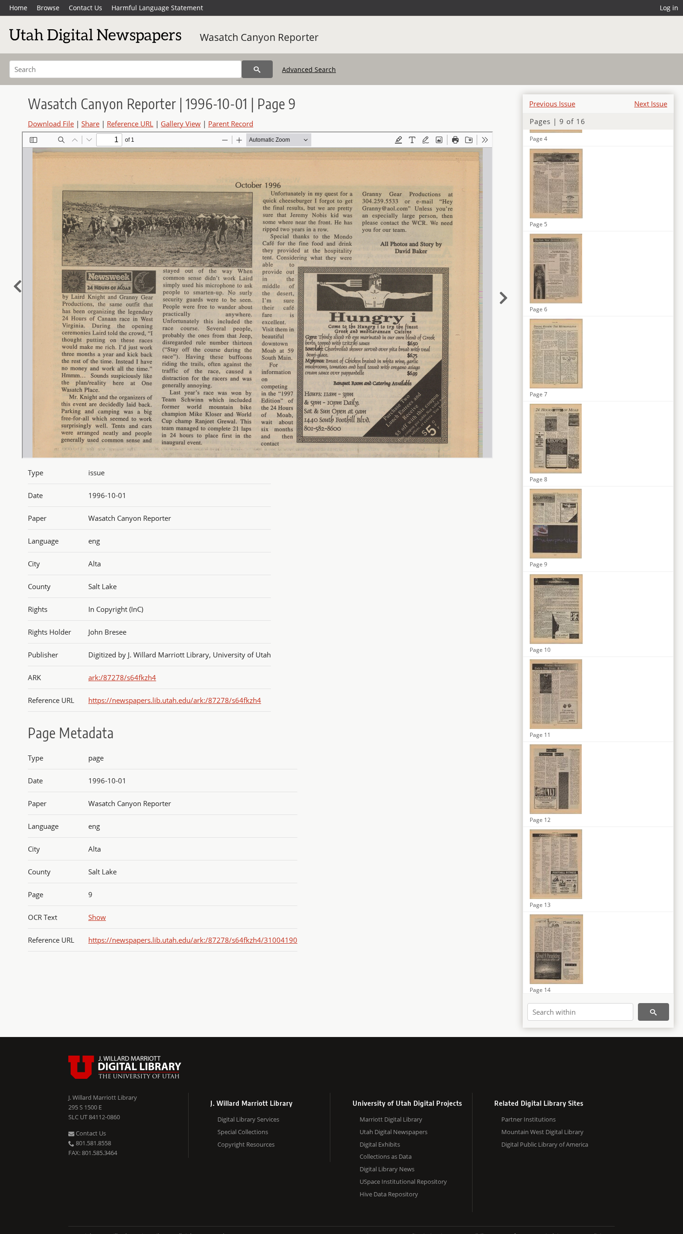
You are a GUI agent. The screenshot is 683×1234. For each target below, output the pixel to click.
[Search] (257, 69)
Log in (669, 7)
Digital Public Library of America (544, 1144)
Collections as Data (386, 1156)
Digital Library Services (248, 1119)
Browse (48, 7)
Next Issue (650, 103)
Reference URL (130, 123)
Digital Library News (387, 1169)
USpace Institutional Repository (403, 1181)
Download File (51, 123)
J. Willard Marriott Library (102, 1097)
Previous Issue (552, 103)
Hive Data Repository (389, 1194)
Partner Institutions (528, 1119)
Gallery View (181, 123)
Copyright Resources (246, 1144)
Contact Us (85, 7)
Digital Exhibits (380, 1144)
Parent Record (230, 123)
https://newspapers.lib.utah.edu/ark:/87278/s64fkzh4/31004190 (192, 940)
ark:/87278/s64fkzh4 (122, 677)
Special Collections (242, 1132)
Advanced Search (309, 69)
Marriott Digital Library (391, 1119)
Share (90, 123)
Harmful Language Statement (157, 7)
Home (18, 7)
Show (97, 917)
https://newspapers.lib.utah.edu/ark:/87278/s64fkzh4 (174, 700)
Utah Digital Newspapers (393, 1132)
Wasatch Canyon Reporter (259, 37)
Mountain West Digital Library (542, 1132)
